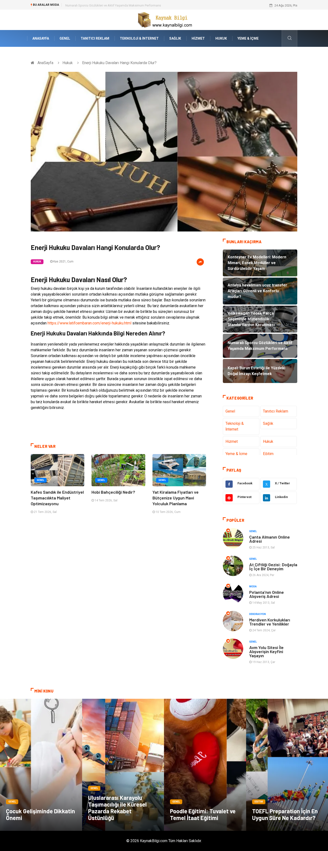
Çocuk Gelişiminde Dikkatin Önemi (40, 814)
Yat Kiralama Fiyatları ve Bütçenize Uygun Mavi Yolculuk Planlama (175, 497)
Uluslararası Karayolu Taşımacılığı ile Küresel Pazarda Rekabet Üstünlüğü (117, 807)
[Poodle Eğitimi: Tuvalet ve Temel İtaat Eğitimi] (205, 765)
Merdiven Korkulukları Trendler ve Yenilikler (269, 621)
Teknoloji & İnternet (139, 38)
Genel (65, 38)
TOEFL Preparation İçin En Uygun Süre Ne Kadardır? (285, 814)
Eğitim (268, 453)
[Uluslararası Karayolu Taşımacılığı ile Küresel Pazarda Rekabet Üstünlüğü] (123, 765)
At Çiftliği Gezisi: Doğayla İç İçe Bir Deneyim (273, 566)
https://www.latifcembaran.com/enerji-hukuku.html (89, 323)
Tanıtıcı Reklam (95, 38)
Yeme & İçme (248, 38)
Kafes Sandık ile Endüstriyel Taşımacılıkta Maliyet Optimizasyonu (57, 497)
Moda (253, 586)
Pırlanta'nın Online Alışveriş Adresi (266, 594)
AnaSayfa (40, 38)
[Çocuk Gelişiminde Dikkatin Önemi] (41, 765)
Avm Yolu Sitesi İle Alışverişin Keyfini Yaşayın (266, 651)
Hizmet (198, 38)
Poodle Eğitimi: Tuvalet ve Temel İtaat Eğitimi (203, 814)
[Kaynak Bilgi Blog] (164, 19)
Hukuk (221, 38)
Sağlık (175, 38)
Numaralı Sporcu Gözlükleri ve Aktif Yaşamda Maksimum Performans (113, 5)
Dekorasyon (257, 614)
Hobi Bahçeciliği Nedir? (113, 492)
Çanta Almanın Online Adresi (269, 539)
